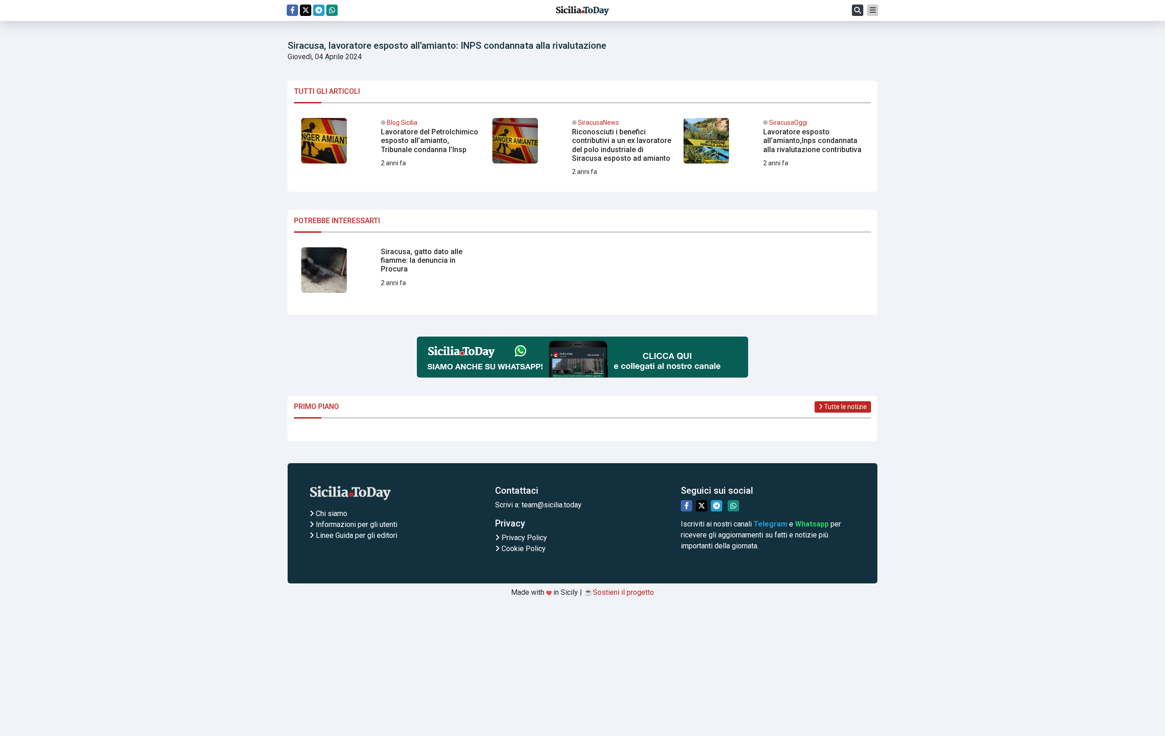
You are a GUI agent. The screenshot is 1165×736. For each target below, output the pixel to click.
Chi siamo (330, 513)
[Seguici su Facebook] (292, 10)
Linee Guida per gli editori (355, 535)
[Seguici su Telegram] (318, 10)
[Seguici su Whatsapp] (332, 10)
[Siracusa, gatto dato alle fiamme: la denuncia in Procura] (391, 273)
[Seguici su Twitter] (305, 10)
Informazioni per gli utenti (355, 524)
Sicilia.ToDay (582, 10)
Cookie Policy (523, 548)
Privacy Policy (523, 537)
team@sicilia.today (552, 505)
